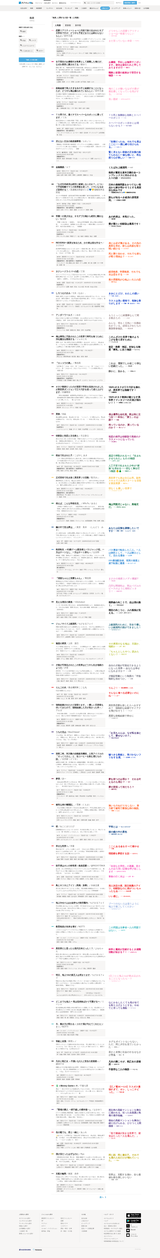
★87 (58, 425)
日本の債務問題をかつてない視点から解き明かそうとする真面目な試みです (125, 187)
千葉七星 (84, 1085)
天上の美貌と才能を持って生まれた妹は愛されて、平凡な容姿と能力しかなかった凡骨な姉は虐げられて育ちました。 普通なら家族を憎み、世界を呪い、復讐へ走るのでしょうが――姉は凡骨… (80, 810)
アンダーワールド (64, 314)
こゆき (77, 314)
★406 (58, 283)
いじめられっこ (28, 51)
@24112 (60, 1063)
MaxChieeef (73, 731)
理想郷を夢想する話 (119, 853)
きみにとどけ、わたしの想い (124, 293)
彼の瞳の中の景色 (118, 832)
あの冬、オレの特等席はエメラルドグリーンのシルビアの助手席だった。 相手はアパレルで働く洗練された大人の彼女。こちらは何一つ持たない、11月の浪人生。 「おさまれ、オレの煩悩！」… (80, 871)
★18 (58, 835)
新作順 (78, 25)
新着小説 (84, 1226)
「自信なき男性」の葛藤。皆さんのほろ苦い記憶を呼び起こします (125, 869)
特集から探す (23, 1226)
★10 (58, 563)
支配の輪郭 (61, 1173)
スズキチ (60, 245)
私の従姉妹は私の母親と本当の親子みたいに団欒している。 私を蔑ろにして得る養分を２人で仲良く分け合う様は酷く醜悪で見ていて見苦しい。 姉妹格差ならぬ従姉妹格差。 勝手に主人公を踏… (80, 1009)
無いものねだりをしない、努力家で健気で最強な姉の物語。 (125, 807)
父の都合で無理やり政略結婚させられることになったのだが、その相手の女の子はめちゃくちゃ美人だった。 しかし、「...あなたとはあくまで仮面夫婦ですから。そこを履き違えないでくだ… (80, 96)
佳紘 (64, 413)
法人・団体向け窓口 (110, 1226)
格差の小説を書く (31, 60)
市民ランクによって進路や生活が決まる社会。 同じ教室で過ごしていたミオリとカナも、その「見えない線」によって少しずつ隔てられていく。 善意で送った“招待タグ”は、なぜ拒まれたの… (80, 1046)
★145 (58, 304)
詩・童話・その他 (66, 694)
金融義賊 (60, 167)
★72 (58, 324)
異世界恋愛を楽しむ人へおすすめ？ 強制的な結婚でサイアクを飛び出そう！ (125, 708)
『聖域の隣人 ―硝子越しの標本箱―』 (74, 1109)
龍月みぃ (95, 477)
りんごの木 (61, 687)
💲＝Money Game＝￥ (67, 1085)
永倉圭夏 (95, 885)
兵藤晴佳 (66, 391)
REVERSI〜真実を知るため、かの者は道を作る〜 (79, 242)
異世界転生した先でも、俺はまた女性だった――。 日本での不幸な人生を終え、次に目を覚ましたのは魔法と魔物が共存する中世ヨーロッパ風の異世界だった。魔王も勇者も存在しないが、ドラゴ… (80, 483)
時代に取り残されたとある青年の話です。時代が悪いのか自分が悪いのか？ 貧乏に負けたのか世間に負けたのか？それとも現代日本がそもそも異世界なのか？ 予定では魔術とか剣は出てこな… (80, 956)
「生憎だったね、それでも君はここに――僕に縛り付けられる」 (125, 144)
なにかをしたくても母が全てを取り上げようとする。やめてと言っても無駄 (124, 1005)
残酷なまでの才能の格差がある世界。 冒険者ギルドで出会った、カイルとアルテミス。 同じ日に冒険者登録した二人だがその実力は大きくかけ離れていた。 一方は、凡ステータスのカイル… (80, 1069)
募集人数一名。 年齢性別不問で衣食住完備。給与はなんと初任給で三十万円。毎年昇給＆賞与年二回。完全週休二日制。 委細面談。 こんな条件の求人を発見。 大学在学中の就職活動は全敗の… (80, 69)
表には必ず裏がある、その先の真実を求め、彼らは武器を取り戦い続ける (125, 246)
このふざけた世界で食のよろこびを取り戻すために (124, 338)
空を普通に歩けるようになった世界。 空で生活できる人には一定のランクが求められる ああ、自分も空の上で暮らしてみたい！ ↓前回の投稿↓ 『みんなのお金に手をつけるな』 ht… (80, 908)
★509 (58, 257)
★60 (58, 350)
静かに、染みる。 (118, 371)
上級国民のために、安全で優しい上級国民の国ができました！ (125, 626)
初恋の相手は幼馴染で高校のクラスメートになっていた (125, 438)
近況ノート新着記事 (87, 1228)
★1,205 (59, 76)
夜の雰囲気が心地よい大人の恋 (125, 279)
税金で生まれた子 (64, 455)
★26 (58, 635)
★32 (58, 514)
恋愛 (70, 152)
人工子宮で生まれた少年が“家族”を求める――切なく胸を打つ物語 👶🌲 (124, 468)
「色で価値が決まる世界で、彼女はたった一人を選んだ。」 (125, 1134)
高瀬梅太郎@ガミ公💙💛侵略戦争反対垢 (80, 191)
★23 (58, 743)
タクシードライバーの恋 (67, 271)
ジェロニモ (82, 338)
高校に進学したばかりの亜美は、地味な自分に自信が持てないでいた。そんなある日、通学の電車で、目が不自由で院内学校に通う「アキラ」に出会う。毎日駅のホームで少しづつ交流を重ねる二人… (80, 298)
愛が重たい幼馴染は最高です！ (125, 224)
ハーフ (34, 40)
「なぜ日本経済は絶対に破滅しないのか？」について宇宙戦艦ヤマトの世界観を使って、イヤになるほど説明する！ (79, 187)
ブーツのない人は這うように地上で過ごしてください (124, 905)
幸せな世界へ (62, 845)
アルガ (59, 710)
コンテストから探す (25, 1221)
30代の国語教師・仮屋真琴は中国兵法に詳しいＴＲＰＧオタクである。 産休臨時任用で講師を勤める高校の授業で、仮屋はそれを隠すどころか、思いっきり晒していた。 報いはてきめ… (80, 397)
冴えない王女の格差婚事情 (68, 141)
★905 (58, 128)
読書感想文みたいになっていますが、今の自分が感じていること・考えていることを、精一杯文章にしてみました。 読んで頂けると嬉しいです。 (80, 830)
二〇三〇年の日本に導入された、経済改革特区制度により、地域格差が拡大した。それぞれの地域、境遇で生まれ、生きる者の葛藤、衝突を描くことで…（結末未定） (80, 607)
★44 (58, 447)
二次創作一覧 (23, 1231)
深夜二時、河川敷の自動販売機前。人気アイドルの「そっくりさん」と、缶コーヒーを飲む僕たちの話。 (79, 756)
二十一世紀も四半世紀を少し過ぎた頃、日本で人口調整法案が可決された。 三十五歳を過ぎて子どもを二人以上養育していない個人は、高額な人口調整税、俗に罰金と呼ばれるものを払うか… (80, 460)
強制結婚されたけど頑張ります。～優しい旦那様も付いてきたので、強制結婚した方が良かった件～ (79, 706)
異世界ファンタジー (68, 257)
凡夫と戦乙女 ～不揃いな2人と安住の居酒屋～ (77, 1061)
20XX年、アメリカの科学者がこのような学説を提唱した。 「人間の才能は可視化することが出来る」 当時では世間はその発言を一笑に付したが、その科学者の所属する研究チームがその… (80, 673)
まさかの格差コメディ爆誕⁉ (123, 578)
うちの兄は (61, 731)
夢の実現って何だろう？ (121, 787)
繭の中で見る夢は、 (65, 527)
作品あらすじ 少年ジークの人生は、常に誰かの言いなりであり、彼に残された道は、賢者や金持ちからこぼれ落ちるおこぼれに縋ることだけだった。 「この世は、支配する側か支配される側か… (80, 1179)
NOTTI (82, 926)
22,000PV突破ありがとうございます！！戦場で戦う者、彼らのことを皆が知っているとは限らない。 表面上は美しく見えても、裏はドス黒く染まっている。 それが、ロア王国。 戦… (80, 251)
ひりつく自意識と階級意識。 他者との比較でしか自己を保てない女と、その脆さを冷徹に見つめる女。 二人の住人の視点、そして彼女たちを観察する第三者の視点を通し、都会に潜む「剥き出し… (80, 1115)
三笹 (83, 271)
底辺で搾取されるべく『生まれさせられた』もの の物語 (125, 457)
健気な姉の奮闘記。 (65, 804)
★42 (58, 466)
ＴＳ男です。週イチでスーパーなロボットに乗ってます (79, 116)
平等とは (113, 826)
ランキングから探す (25, 1223)
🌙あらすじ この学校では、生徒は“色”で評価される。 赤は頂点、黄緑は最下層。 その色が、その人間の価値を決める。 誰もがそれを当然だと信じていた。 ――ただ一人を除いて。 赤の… (80, 1137)
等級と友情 (61, 1041)
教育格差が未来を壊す (66, 926)
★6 (58, 938)
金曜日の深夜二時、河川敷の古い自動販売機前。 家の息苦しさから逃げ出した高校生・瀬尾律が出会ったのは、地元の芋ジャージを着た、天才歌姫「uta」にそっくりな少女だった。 (80, 764)
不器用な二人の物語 (119, 1069)
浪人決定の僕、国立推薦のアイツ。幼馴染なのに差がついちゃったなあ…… (125, 888)
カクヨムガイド (109, 1218)
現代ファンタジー (66, 790)
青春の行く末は (117, 876)
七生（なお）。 (79, 292)
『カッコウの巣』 (64, 362)
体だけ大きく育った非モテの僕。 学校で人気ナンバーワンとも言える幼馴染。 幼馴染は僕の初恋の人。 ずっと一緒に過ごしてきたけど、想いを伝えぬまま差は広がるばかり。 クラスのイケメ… (80, 441)
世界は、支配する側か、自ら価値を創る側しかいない (125, 1176)
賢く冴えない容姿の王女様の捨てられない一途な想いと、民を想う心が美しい (125, 155)
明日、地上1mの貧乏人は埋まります (73, 974)
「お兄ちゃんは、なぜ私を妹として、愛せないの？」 (125, 734)
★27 (58, 694)
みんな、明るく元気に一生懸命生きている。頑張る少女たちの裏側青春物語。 (125, 326)
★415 (58, 204)
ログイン (119, 3)
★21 (58, 589)
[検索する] (85, 2)
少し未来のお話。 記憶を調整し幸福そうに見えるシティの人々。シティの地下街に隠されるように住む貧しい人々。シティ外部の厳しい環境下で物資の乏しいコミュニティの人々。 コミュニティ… (80, 535)
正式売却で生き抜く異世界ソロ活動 (72, 477)
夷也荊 (77, 362)
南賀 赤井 (73, 1173)
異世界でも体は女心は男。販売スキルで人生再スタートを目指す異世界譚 (125, 481)
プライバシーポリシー (111, 1239)
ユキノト (87, 141)
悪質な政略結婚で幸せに (121, 715)
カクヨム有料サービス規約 (112, 1231)
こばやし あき (80, 455)
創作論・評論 (66, 204)
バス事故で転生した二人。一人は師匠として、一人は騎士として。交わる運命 (125, 553)
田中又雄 (68, 35)
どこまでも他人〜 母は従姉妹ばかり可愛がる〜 (78, 1001)
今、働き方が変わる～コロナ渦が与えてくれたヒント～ (79, 1025)
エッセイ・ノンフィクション (70, 835)
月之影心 (85, 435)
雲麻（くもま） (84, 804)
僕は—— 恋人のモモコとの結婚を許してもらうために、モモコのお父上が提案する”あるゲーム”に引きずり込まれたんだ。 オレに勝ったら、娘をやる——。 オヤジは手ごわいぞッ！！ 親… (80, 1091)
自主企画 (84, 1218)
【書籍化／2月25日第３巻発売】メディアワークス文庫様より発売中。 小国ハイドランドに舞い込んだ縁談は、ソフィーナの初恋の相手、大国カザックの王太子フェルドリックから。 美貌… (80, 146)
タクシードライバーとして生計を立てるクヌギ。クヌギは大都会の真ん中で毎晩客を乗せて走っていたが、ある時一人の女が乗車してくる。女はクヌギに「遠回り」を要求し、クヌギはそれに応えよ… (80, 277)
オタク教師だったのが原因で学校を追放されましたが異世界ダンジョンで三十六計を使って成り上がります (79, 389)
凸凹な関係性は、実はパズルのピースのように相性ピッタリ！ (125, 588)
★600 (58, 171)
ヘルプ (106, 1221)
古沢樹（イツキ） (70, 758)
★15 (58, 613)
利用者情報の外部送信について (114, 1241)
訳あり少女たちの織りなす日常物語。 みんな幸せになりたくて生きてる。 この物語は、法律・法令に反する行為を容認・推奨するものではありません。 (80, 319)
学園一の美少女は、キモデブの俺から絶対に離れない (79, 217)
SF (63, 128)
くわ (65, 117)
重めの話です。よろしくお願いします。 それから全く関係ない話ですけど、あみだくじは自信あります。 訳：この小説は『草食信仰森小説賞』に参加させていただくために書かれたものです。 (80, 851)
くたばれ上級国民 (118, 167)
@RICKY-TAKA (98, 865)
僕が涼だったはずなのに (67, 1153)
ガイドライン (108, 1236)
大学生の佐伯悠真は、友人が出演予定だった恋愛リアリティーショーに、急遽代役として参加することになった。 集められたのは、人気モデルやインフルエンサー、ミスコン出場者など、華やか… (80, 41)
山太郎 (96, 552)
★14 (58, 719)
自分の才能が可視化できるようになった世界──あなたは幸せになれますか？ (125, 668)
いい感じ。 (114, 896)
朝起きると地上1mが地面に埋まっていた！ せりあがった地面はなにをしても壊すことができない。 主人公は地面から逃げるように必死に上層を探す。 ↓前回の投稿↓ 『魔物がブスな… (80, 983)
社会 (24, 40)
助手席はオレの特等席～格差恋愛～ (72, 865)
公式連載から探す (24, 1228)
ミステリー (64, 1226)
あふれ (84, 1132)
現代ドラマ (65, 171)
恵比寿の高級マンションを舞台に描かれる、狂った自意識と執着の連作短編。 (125, 1113)
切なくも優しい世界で (120, 488)
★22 (58, 489)
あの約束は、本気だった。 (122, 216)
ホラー (41, 51)
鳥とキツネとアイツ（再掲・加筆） (72, 885)
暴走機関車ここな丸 (77, 687)
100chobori (79, 601)
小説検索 (84, 1231)
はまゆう (98, 1109)
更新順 (68, 25)
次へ (102, 1197)
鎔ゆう (84, 64)
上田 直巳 (73, 643)
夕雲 (66, 667)
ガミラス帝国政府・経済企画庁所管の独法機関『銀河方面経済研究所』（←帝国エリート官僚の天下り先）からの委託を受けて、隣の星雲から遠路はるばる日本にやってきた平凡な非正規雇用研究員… (80, 197)
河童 (72, 845)
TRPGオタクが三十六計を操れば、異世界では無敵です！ (124, 388)
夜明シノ (72, 1041)
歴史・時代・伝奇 (66, 1228)
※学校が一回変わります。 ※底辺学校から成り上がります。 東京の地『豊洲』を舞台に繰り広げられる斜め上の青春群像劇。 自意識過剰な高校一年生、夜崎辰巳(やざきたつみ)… (80, 508)
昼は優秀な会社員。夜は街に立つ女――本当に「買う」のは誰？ (125, 417)
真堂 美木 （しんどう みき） (79, 528)
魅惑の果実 (61, 643)
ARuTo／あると (90, 503)
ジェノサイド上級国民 (66, 623)
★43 (58, 403)
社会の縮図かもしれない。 (64, 690)
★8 (58, 1165)
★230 (58, 230)
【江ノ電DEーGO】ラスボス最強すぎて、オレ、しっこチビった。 (125, 1089)
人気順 (58, 25)
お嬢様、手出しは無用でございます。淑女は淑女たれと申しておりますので (125, 65)
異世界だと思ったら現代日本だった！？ (74, 948)
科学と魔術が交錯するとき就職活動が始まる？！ (125, 950)
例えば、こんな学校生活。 (68, 503)
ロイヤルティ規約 (116, 1228)
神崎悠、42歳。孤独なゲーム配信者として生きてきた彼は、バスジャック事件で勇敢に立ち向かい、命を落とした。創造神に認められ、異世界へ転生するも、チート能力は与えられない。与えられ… (80, 557)
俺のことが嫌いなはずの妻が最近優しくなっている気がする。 (124, 91)
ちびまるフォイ (86, 623)
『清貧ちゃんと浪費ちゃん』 (69, 578)
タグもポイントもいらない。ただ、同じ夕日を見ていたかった (125, 1044)
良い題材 (113, 99)
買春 (58, 413)
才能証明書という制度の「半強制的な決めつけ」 (125, 677)
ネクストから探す (24, 1218)
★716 (58, 152)
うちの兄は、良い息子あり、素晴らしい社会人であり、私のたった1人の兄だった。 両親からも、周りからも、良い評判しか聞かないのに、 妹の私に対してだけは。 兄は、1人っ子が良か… (80, 737)
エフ (68, 166)
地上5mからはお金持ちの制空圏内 (72, 902)
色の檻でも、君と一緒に (67, 1132)
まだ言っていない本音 (120, 41)
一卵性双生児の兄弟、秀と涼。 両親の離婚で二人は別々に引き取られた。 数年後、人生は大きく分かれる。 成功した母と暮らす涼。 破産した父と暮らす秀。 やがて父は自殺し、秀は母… (80, 1159)
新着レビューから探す (26, 1233)
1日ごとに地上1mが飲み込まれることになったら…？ (125, 977)
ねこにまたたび (67, 826)
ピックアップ (85, 1223)
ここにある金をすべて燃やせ (124, 846)
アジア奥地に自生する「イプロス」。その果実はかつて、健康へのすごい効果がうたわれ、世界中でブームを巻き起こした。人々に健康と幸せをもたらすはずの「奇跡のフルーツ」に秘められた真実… (80, 648)
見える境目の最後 (64, 601)
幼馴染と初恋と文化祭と (67, 435)
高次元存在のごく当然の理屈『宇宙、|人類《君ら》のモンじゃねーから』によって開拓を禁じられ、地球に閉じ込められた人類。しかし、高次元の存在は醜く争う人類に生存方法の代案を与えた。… (80, 122)
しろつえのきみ (63, 293)
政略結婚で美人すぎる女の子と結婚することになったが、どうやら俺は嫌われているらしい (79, 89)
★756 (58, 102)
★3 (58, 962)
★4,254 (59, 47)
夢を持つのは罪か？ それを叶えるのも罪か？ (125, 780)
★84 (58, 374)
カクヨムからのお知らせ (111, 1223)
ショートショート (28, 46)
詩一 (64, 778)
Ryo (82, 1153)
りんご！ (113, 688)
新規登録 (130, 3)
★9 (58, 1031)
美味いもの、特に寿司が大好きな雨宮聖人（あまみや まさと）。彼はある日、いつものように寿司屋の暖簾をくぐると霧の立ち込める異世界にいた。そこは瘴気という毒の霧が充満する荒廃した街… (80, 344)
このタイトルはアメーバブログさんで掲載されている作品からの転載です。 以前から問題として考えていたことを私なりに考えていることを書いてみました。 (80, 932)
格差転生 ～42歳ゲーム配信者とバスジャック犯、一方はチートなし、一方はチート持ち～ (80, 551)
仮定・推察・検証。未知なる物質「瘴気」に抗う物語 (125, 348)
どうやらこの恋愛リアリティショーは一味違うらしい (124, 32)
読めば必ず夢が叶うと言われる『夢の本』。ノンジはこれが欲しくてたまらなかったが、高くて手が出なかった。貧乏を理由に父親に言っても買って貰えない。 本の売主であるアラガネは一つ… (80, 784)
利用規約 (106, 1228)
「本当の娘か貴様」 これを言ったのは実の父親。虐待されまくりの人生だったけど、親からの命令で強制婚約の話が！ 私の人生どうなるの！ (80, 714)
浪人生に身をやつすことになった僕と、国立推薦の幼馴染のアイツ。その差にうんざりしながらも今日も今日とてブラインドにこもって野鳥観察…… (80, 889)
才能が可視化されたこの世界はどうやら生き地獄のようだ (79, 666)
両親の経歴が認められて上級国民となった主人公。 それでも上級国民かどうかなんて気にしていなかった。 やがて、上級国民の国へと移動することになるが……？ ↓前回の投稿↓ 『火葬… (80, 629)
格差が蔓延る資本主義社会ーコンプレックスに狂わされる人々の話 (125, 175)
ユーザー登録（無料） (36, 64)
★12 (58, 770)
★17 (58, 790)
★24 (58, 541)
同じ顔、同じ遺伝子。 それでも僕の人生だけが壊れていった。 (124, 1158)
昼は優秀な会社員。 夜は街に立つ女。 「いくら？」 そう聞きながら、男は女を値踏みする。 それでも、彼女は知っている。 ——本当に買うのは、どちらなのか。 (80, 419)
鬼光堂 (63, 218)
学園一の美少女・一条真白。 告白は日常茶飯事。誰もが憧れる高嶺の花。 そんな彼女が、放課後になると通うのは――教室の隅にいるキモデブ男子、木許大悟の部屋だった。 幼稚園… (80, 224)
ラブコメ (66, 47)
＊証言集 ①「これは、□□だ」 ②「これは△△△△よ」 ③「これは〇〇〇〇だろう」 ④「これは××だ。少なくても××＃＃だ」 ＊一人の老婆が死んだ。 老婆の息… (80, 368)
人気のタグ (84, 1221)
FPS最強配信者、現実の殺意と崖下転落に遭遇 (124, 562)
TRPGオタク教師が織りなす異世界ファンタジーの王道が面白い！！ (125, 400)
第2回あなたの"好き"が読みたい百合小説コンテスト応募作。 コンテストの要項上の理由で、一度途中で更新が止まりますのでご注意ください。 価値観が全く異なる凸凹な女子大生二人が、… (80, 583)
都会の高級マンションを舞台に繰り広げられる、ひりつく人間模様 (125, 1123)
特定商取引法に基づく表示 (112, 1233)
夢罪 (58, 778)
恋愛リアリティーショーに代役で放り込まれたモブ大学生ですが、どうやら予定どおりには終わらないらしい (79, 33)
